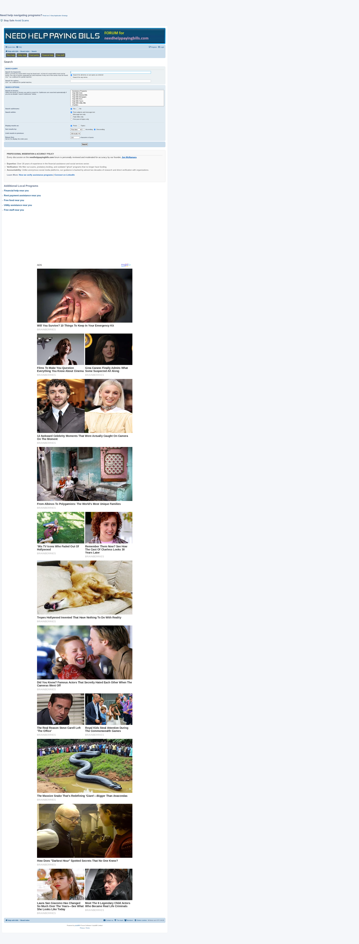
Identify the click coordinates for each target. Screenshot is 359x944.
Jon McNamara (129, 157)
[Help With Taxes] (117, 101)
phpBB (77, 925)
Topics (82, 125)
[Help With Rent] (117, 99)
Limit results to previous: (14, 133)
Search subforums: (12, 109)
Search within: (10, 112)
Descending (100, 129)
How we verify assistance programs (36, 175)
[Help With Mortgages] (117, 97)
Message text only (79, 114)
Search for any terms (80, 77)
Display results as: (12, 125)
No (80, 109)
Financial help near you (16, 190)
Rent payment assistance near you (22, 195)
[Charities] (117, 105)
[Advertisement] (68, 8)
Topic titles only (78, 117)
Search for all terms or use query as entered (88, 75)
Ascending (89, 129)
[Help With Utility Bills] (117, 103)
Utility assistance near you (18, 205)
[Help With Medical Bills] (117, 95)
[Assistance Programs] (117, 91)
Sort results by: (11, 129)
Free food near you (14, 200)
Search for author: (12, 80)
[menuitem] (19, 47)
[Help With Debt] (117, 93)
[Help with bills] (85, 36)
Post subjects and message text (84, 112)
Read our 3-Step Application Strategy (55, 15)
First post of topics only (81, 119)
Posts (75, 125)
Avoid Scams (22, 20)
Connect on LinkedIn (65, 175)
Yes (74, 109)
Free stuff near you (14, 210)
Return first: (9, 137)
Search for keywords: (13, 72)
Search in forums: (12, 91)
